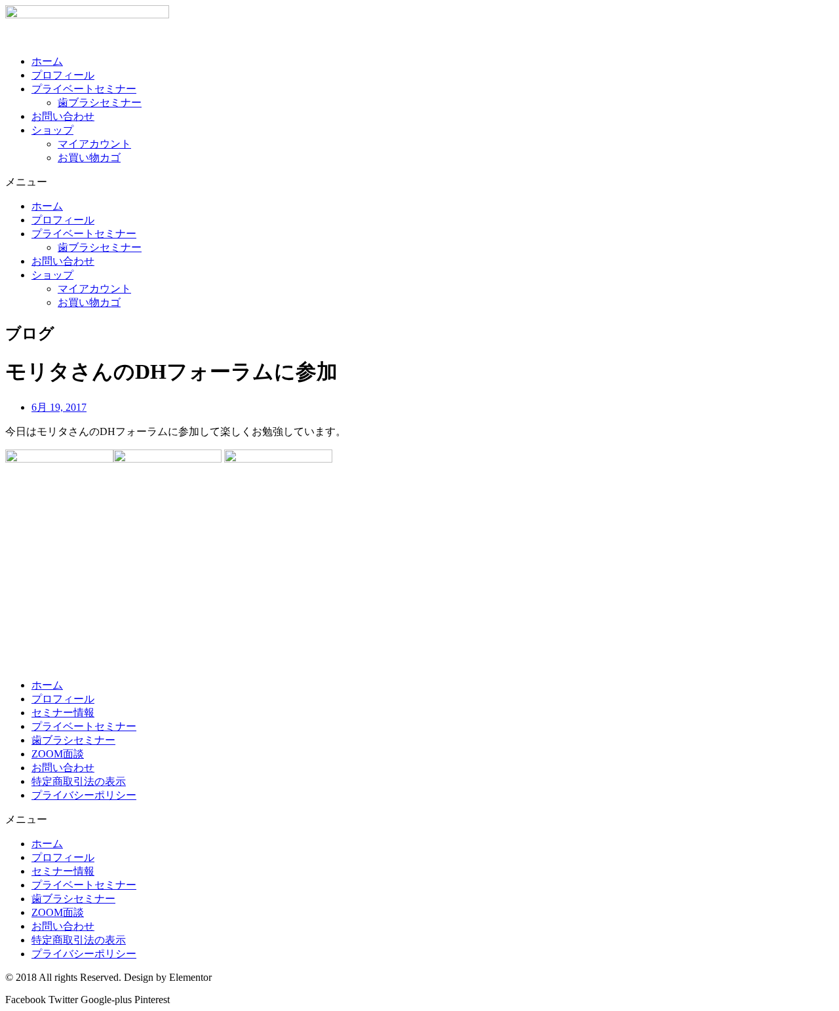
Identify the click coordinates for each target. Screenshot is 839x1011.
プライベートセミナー (83, 88)
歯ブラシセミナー (100, 102)
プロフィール (62, 75)
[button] (419, 182)
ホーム (47, 61)
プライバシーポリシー (83, 795)
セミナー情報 (62, 712)
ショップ (52, 130)
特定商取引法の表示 (78, 781)
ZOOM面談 (57, 753)
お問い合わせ (62, 116)
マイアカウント (94, 143)
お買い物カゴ (89, 157)
